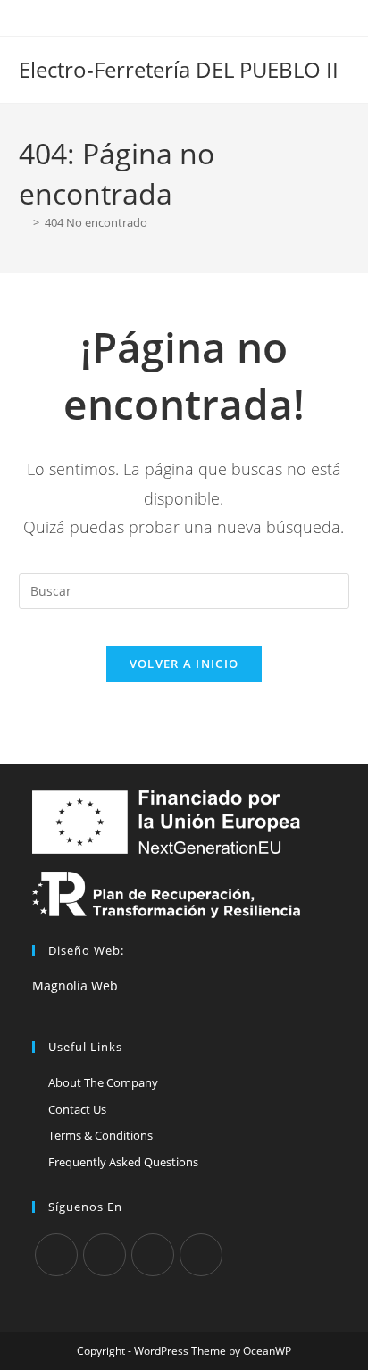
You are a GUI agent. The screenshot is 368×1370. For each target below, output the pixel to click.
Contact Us (77, 1109)
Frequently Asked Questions (123, 1162)
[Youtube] (201, 1254)
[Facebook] (104, 1254)
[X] (56, 1254)
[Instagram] (152, 1254)
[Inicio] (23, 222)
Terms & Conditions (100, 1135)
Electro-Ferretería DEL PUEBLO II (179, 69)
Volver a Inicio (184, 664)
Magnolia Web (75, 985)
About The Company (103, 1082)
